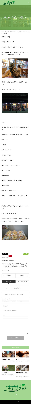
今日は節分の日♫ (6, 359)
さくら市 (5, 263)
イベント (22, 18)
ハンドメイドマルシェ (14, 265)
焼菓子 (23, 266)
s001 (8, 257)
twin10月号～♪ (5, 373)
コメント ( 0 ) (9, 281)
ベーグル (22, 265)
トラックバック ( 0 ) (22, 281)
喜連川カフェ (8, 266)
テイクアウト (16, 264)
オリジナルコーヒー (20, 263)
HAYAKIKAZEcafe (16, 18)
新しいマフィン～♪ (20, 359)
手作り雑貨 (14, 266)
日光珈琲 (19, 266)
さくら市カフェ (11, 263)
